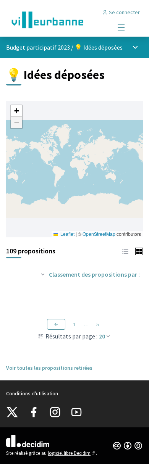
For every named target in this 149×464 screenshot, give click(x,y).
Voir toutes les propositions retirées (49, 367)
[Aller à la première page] (56, 20)
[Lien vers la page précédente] (56, 324)
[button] (16, 111)
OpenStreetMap (99, 233)
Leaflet (66, 233)
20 (102, 336)
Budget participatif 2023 (38, 47)
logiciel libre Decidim (72, 453)
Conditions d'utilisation (32, 393)
